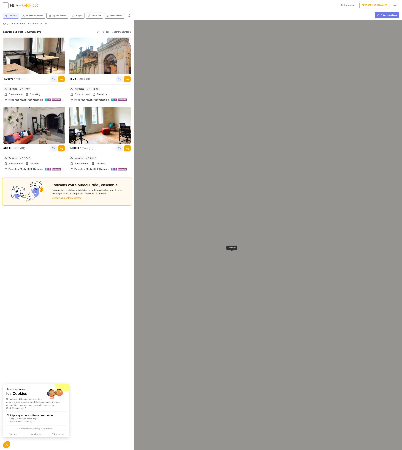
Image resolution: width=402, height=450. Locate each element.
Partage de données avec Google (23, 419)
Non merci (14, 434)
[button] (6, 444)
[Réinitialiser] (129, 15)
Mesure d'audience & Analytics (22, 421)
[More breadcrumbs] (45, 23)
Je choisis (36, 434)
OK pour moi (58, 434)
